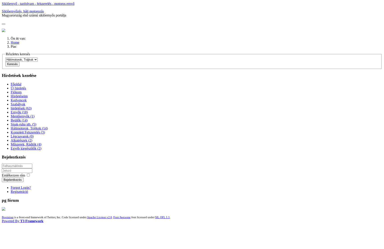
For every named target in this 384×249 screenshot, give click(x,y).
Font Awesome (122, 217)
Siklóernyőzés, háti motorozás (23, 11)
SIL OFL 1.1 (162, 217)
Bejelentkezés (13, 179)
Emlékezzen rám (13, 175)
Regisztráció (19, 191)
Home (15, 42)
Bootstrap (8, 217)
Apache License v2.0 (99, 217)
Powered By (22, 221)
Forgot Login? (21, 187)
